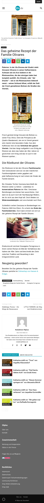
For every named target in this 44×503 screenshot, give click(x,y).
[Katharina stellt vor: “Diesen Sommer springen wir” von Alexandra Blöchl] (7, 382)
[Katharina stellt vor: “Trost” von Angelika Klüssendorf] (7, 362)
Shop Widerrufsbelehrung (11, 484)
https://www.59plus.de (22, 332)
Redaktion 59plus (8, 58)
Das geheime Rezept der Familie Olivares (14, 283)
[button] (3, 499)
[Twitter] (26, 345)
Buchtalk (27, 280)
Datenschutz (6, 475)
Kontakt (4, 433)
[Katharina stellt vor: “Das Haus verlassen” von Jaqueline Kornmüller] (7, 392)
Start (2, 44)
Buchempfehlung (18, 280)
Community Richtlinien (10, 481)
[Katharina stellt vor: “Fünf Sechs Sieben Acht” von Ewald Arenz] (7, 372)
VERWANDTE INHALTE (10, 355)
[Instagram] (17, 345)
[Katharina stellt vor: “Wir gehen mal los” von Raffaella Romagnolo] (7, 402)
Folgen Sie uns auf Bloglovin (11, 454)
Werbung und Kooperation (11, 444)
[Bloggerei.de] (6, 458)
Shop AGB (5, 487)
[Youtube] (30, 345)
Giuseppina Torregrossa (33, 283)
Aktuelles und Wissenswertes (6, 365)
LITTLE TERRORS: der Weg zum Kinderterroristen (33, 308)
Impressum (6, 471)
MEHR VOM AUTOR (26, 355)
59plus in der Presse (9, 447)
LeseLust (8, 44)
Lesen (4, 285)
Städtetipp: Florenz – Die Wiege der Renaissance (10, 308)
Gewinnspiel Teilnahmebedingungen (14, 478)
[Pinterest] (22, 345)
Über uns (5, 430)
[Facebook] (13, 345)
